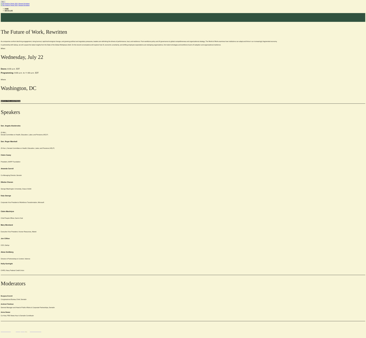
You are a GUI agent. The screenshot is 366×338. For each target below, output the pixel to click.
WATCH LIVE (9, 11)
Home (7, 9)
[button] (10, 101)
